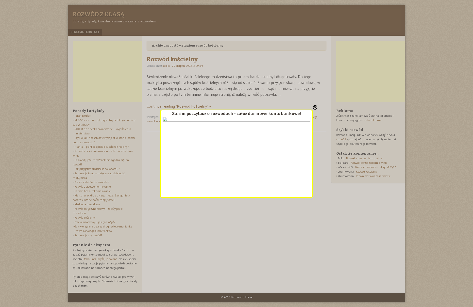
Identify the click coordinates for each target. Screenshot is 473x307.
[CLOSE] (315, 107)
